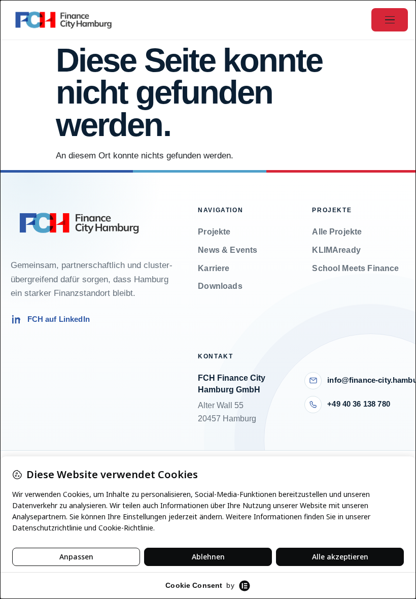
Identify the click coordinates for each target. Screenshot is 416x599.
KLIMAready (336, 250)
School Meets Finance (355, 268)
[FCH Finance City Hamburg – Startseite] (63, 20)
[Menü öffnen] (389, 19)
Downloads (220, 286)
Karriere (213, 268)
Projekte (214, 231)
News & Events (227, 250)
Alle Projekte (337, 231)
